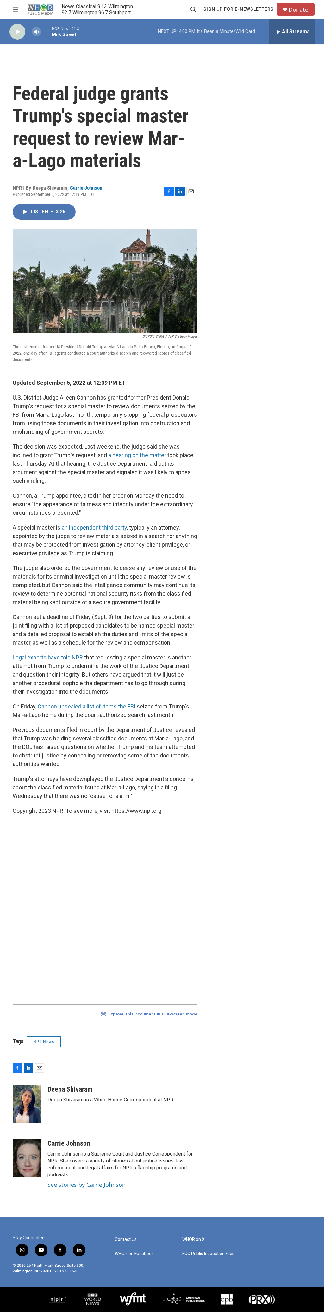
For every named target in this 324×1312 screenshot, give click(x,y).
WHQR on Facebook (134, 1253)
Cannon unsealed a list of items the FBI (86, 706)
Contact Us (126, 1239)
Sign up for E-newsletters (238, 9)
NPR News (43, 1041)
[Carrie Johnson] (27, 1158)
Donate (298, 9)
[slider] (46, 31)
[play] (17, 31)
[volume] (36, 32)
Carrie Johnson (86, 188)
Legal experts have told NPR (48, 657)
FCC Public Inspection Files (208, 1253)
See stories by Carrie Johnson (86, 1184)
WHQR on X (193, 1239)
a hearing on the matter (137, 455)
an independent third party (94, 527)
